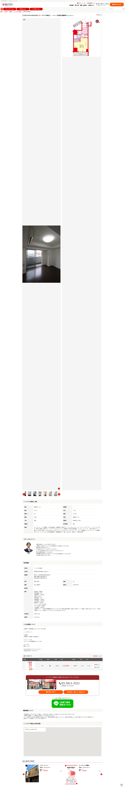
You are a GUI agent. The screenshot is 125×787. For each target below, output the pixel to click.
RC (73, 581)
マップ (99, 656)
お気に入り (99, 15)
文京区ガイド (91, 5)
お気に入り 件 (81, 3)
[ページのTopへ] (121, 784)
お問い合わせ (97, 667)
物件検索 (72, 5)
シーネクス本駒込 (17, 11)
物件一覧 (77, 5)
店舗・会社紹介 (83, 5)
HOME (1, 11)
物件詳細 (95, 656)
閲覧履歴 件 (91, 3)
